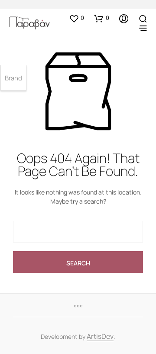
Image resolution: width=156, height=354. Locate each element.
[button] (76, 18)
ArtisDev (100, 337)
